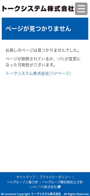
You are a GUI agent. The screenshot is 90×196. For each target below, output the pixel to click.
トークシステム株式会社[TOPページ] (38, 73)
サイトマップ (25, 177)
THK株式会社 (47, 186)
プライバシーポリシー (55, 177)
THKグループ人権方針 (22, 182)
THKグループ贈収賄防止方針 (62, 182)
